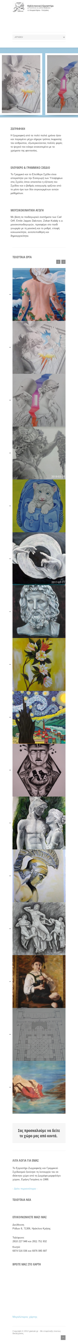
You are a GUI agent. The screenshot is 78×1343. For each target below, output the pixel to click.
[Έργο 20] (21, 83)
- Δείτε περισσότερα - (24, 1188)
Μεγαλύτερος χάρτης (24, 1316)
